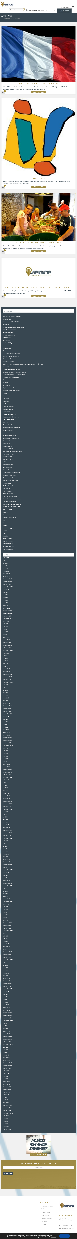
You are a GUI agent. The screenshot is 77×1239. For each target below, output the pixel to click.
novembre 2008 (7, 1065)
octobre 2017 (7, 835)
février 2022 (6, 700)
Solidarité (5, 525)
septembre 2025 (8, 587)
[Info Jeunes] (38, 137)
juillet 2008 (6, 1073)
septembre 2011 (8, 989)
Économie (6, 396)
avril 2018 (5, 822)
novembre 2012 (7, 954)
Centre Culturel (7, 348)
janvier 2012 (6, 978)
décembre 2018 (7, 801)
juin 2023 (5, 658)
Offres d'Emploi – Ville (9, 475)
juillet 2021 (6, 719)
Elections (5, 404)
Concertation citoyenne (10, 367)
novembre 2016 (7, 864)
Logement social (7, 446)
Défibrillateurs (7, 385)
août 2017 (6, 841)
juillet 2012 (6, 962)
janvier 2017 (6, 859)
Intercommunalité (8, 430)
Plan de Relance (7, 491)
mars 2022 (6, 698)
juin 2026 (5, 563)
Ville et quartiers (8, 549)
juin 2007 (5, 1097)
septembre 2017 (8, 838)
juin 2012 (5, 965)
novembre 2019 (7, 772)
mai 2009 (5, 1052)
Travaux (5, 533)
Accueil (5, 314)
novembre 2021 (7, 708)
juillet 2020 (6, 751)
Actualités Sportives (9, 335)
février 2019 (6, 796)
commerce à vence (8, 361)
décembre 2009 (7, 1036)
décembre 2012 (7, 952)
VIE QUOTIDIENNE (9, 546)
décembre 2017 (7, 830)
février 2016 (6, 880)
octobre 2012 (7, 957)
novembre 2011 (7, 983)
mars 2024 (6, 634)
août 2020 (6, 748)
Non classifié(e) (7, 467)
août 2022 (6, 685)
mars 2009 (6, 1055)
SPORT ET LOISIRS (9, 528)
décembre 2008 (7, 1063)
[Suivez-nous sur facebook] (3, 1203)
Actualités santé (8, 332)
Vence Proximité (7, 541)
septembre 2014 (8, 901)
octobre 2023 (7, 647)
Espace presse (31, 10)
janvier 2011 (6, 1010)
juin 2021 (5, 722)
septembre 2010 (8, 1020)
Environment (6, 411)
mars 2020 (6, 761)
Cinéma (5, 351)
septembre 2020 (8, 745)
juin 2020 (5, 753)
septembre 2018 (8, 809)
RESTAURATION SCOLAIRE (11, 507)
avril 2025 (5, 600)
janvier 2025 (6, 608)
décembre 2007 (7, 1087)
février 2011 (6, 1007)
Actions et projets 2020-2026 (11, 322)
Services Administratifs (9, 517)
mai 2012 (5, 967)
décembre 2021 (7, 706)
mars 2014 (6, 917)
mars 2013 (6, 944)
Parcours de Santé (8, 478)
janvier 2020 (6, 767)
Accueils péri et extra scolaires (12, 316)
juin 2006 (5, 1118)
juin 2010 (5, 1026)
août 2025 (6, 589)
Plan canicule (6, 488)
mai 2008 (5, 1076)
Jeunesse (5, 433)
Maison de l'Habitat (8, 448)
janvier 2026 (6, 576)
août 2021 (6, 716)
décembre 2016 (7, 862)
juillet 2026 (6, 560)
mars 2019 (6, 793)
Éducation (6, 398)
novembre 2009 (7, 1039)
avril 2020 (5, 759)
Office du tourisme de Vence (47, 1208)
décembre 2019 (7, 769)
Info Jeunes (38, 178)
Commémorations (8, 359)
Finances (5, 422)
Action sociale (7, 319)
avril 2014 (5, 915)
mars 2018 (6, 825)
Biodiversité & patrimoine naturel (12, 343)
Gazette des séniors (9, 425)
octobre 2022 (7, 679)
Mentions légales (47, 1218)
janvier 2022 (6, 703)
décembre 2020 (7, 737)
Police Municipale (8, 493)
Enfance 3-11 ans (8, 409)
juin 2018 (5, 817)
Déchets (5, 382)
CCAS (4, 345)
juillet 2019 (6, 782)
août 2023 (6, 653)
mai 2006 (5, 1121)
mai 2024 (5, 629)
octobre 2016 (7, 867)
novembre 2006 (7, 1108)
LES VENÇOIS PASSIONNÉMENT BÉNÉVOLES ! (38, 243)
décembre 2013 (7, 923)
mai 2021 (5, 724)
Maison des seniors (8, 454)
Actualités (6, 324)
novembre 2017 (7, 833)
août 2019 (6, 780)
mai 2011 (5, 999)
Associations (6, 340)
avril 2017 (5, 851)
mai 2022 (5, 692)
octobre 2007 (7, 1092)
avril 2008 (5, 1079)
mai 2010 (5, 1028)
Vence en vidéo (50, 11)
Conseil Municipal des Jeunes (11, 369)
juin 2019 (5, 785)
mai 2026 (5, 566)
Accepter (64, 1236)
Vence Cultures (7, 538)
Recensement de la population (12, 504)
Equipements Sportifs (9, 414)
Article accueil (7, 337)
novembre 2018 (7, 804)
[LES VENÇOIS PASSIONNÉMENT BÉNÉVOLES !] (38, 217)
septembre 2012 (8, 960)
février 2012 (6, 975)
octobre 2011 (7, 986)
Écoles (5, 393)
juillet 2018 (6, 814)
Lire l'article (38, 92)
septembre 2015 (8, 886)
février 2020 (6, 764)
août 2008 (6, 1071)
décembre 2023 (7, 642)
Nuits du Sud (6, 470)
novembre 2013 (7, 925)
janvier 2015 (6, 899)
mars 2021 (6, 729)
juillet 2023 (6, 655)
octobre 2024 (7, 616)
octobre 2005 (7, 1129)
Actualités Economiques (10, 329)
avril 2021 (5, 727)
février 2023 (6, 669)
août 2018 (6, 811)
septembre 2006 (8, 1113)
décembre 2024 (7, 610)
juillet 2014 (6, 907)
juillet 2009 (6, 1047)
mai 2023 (5, 661)
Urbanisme (6, 536)
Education (6, 401)
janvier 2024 (6, 640)
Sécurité (5, 512)
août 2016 (6, 872)
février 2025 (6, 605)
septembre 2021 (8, 714)
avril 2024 (5, 632)
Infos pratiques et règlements (11, 427)
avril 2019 (5, 790)
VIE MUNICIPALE (8, 544)
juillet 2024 (6, 624)
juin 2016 (5, 878)
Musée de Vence (8, 464)
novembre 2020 (7, 740)
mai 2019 (5, 788)
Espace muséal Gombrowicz (11, 417)
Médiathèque (7, 462)
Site (4, 520)
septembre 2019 (8, 777)
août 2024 (6, 621)
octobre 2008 (7, 1068)
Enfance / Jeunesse (8, 406)
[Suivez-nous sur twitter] (6, 1203)
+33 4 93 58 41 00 (67, 1225)
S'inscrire (8, 1173)
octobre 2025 (7, 584)
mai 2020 (5, 756)
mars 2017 (6, 854)
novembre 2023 (7, 645)
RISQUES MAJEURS (9, 509)
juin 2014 (5, 909)
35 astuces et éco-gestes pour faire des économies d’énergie (38, 287)
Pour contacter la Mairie (10, 496)
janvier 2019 (6, 798)
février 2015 (6, 896)
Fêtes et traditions (8, 419)
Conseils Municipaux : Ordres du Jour (14, 374)
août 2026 (6, 558)
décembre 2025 (7, 579)
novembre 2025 (7, 581)
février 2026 (6, 573)
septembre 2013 (8, 930)
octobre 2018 (7, 806)
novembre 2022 (7, 677)
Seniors (5, 515)
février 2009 (6, 1057)
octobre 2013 (7, 928)
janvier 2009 (6, 1060)
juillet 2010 (6, 1023)
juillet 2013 (6, 936)
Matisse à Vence (7, 459)
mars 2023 (6, 666)
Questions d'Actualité (9, 501)
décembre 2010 (7, 1012)
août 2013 (6, 933)
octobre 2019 (7, 774)
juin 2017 (5, 846)
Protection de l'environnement (12, 499)
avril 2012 (5, 970)
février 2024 (6, 637)
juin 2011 (5, 997)
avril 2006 (5, 1124)
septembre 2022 (8, 682)
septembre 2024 (8, 618)
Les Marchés (6, 443)
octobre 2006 (7, 1110)
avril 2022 (5, 695)
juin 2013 (5, 938)
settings (53, 1237)
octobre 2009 (7, 1042)
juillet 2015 (6, 888)
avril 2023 (5, 663)
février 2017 (6, 856)
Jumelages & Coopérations (11, 438)
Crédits (44, 1224)
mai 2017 (5, 848)
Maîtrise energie (7, 456)
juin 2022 (5, 690)
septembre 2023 (8, 650)
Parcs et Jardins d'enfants (10, 480)
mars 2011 (6, 1005)
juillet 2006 (6, 1116)
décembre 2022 (7, 674)
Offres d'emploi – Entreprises (11, 472)
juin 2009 (5, 1049)
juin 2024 (5, 626)
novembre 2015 (7, 883)
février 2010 (6, 1031)
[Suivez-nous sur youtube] (9, 1203)
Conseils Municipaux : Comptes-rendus (14, 372)
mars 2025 (6, 603)
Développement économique (11, 390)
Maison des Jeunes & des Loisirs (12, 451)
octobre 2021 (7, 711)
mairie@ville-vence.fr (68, 1228)
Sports (5, 530)
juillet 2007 (6, 1094)
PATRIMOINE (7, 483)
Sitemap (44, 1221)
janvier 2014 (6, 920)
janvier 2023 (6, 671)
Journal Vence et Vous (9, 435)
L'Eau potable (7, 441)
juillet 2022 (6, 687)
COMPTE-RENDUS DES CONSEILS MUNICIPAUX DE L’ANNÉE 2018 (23, 364)
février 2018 (6, 827)
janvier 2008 (6, 1084)
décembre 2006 (7, 1105)
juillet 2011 (6, 994)
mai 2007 (5, 1100)
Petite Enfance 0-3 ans (9, 486)
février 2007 (6, 1102)
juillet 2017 (6, 843)
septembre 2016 (8, 870)
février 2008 (6, 1081)
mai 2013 (5, 941)
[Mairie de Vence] (7, 4)
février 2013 (6, 946)
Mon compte (66, 7)
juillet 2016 (6, 875)
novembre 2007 (7, 1089)
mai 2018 (5, 819)
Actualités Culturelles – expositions (13, 327)
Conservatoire (7, 380)
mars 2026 (6, 571)
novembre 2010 (7, 1015)
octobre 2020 (7, 743)
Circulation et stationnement (11, 353)
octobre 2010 (7, 1018)
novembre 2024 (7, 613)
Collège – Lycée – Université (11, 356)
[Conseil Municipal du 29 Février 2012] (38, 54)
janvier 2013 (6, 949)
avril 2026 (5, 568)
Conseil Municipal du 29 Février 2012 (38, 83)
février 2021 (6, 732)
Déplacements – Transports (11, 388)
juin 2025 (5, 595)
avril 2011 (5, 1002)
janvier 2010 (6, 1034)
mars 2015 (6, 893)
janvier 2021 (6, 735)
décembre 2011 (7, 981)
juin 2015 (5, 891)
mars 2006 (6, 1126)
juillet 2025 (6, 592)
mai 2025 (5, 597)
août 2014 (6, 904)
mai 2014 (5, 912)
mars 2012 (6, 973)
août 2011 (6, 991)
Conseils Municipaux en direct (11, 377)
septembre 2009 (8, 1044)
